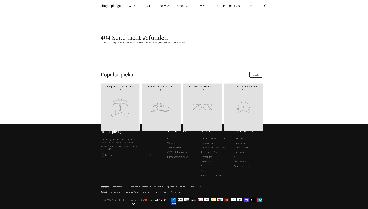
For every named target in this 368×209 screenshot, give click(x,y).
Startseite (133, 6)
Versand (171, 142)
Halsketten (206, 161)
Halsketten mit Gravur (211, 175)
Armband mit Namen (131, 192)
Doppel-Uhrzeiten (157, 186)
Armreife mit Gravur (211, 152)
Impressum (239, 152)
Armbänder (206, 156)
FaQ (169, 138)
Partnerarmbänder (149, 192)
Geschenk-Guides (194, 186)
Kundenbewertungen (177, 156)
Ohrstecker (206, 166)
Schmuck (165, 6)
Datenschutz (240, 142)
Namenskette (115, 192)
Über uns (238, 138)
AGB (236, 156)
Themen (200, 6)
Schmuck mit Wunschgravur (171, 192)
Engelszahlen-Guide (119, 186)
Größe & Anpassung (177, 152)
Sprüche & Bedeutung (176, 186)
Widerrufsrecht (241, 147)
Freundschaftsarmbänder (213, 138)
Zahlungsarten (174, 147)
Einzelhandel (240, 161)
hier (156, 42)
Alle (256, 74)
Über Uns (234, 6)
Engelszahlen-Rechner (139, 186)
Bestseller (218, 6)
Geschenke (183, 6)
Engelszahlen (207, 142)
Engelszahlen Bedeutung (213, 147)
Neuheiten (149, 6)
